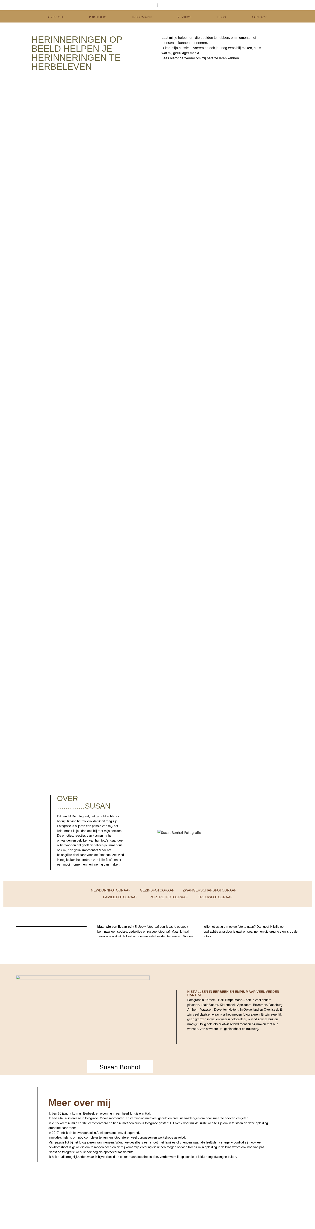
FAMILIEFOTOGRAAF (120, 897)
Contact (259, 17)
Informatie (142, 17)
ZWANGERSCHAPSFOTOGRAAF (209, 890)
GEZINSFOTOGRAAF (157, 890)
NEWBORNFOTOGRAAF (110, 890)
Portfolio (97, 17)
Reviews (184, 17)
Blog (221, 17)
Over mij (55, 17)
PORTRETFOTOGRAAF (169, 897)
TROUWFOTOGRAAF (215, 897)
